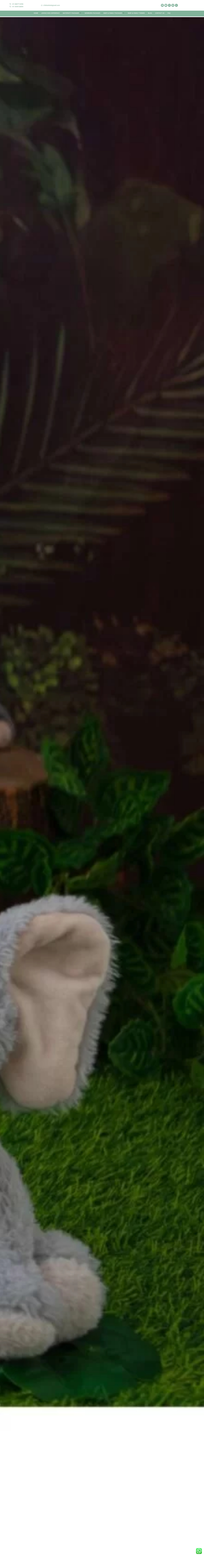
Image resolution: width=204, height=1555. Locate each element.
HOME (36, 13)
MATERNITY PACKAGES (71, 13)
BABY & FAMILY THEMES (136, 13)
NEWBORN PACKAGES (92, 13)
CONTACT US (159, 13)
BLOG (150, 13)
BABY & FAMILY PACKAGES (112, 13)
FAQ (169, 13)
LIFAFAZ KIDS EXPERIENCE (50, 13)
